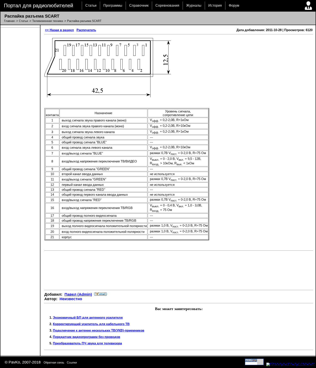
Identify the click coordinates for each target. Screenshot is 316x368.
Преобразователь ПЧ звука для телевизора (87, 343)
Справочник (139, 5)
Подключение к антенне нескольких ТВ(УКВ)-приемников (98, 330)
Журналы (193, 5)
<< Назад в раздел (59, 30)
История (215, 5)
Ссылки (72, 362)
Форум (234, 5)
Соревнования (167, 5)
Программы (112, 5)
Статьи (91, 5)
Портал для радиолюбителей (38, 5)
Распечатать (86, 30)
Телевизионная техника (47, 21)
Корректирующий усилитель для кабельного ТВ (91, 324)
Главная (9, 21)
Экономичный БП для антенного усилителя (88, 317)
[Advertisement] (179, 274)
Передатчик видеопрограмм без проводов (86, 337)
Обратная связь (54, 362)
